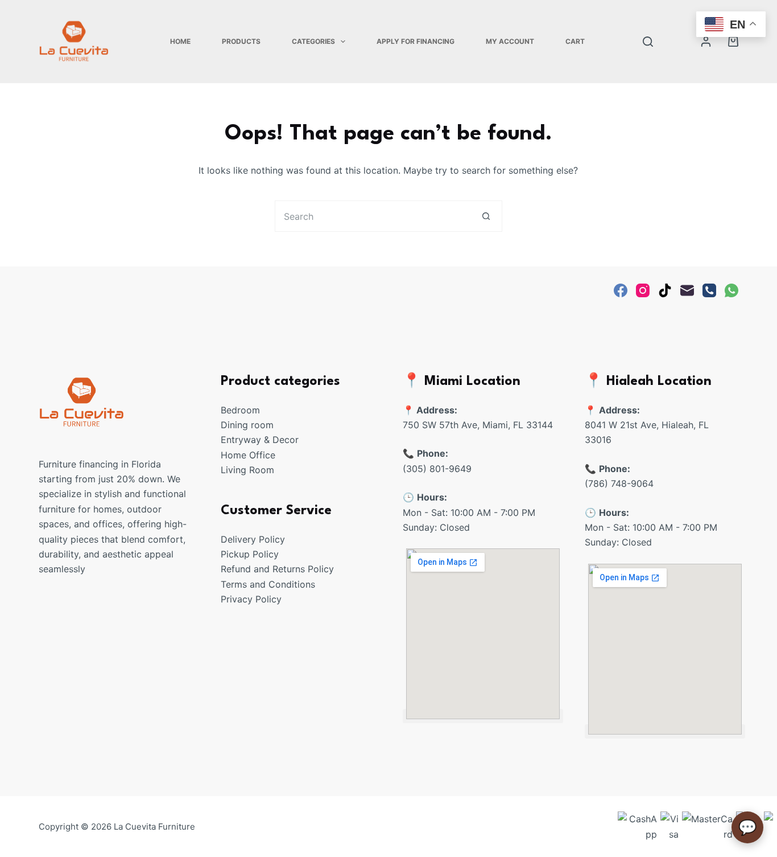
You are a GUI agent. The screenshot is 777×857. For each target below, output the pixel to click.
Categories (313, 41)
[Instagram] (643, 290)
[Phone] (709, 290)
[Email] (687, 290)
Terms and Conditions (268, 584)
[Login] (706, 41)
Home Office (248, 455)
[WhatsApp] (731, 290)
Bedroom (240, 410)
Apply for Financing (415, 41)
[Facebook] (620, 290)
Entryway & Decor (260, 439)
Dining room (247, 424)
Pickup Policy (250, 554)
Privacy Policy (251, 599)
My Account (510, 41)
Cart (575, 41)
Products (241, 41)
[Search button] (486, 216)
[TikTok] (665, 290)
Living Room (247, 469)
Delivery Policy (253, 539)
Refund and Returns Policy (277, 569)
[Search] (648, 41)
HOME (180, 41)
